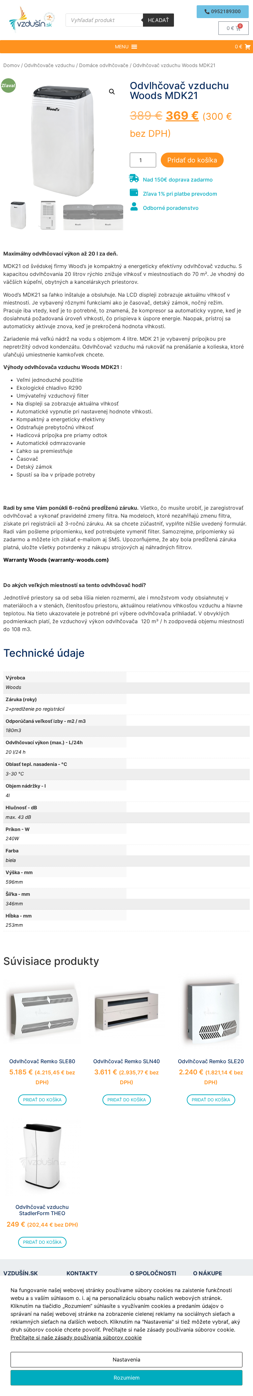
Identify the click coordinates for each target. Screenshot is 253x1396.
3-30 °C (15, 773)
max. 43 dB (18, 817)
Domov (11, 65)
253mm (14, 925)
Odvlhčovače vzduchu (49, 65)
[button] (223, 11)
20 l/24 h (16, 752)
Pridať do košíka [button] (42, 1099)
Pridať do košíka (192, 160)
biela (11, 860)
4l (8, 795)
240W (12, 838)
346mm (14, 903)
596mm (14, 882)
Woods (13, 687)
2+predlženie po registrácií (35, 709)
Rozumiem (127, 1377)
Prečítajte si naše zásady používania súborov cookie (76, 1337)
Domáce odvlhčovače (103, 65)
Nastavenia (126, 1359)
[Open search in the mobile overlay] (120, 20)
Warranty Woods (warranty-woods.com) (56, 559)
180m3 (13, 730)
